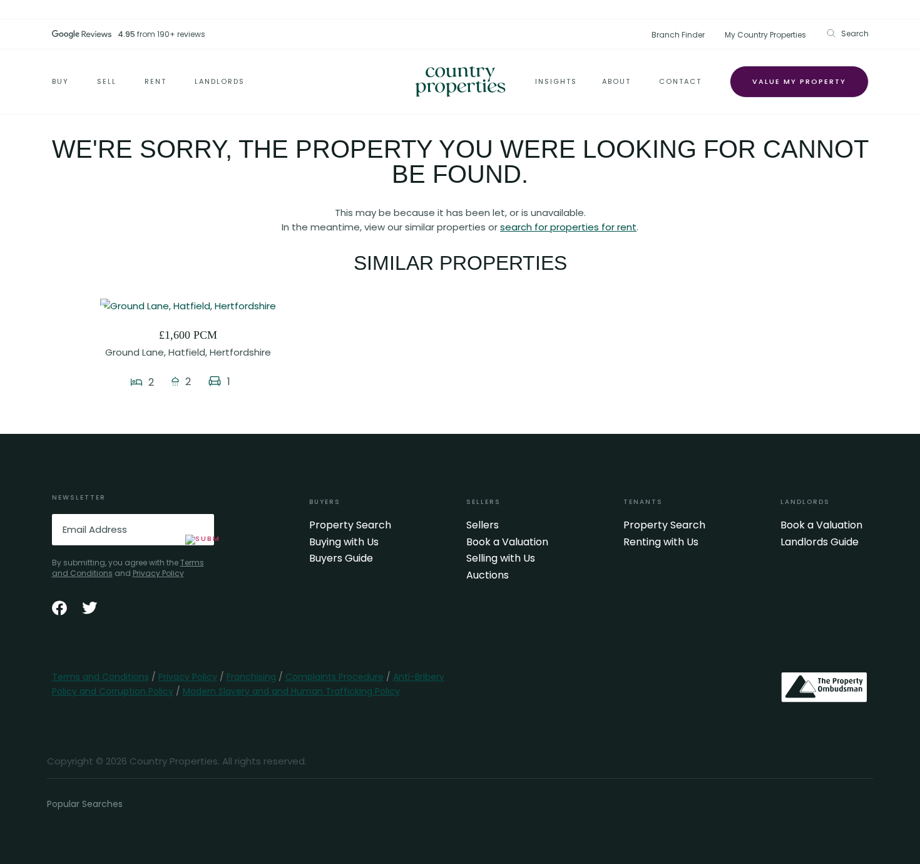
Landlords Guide (819, 542)
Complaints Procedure (334, 677)
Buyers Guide (341, 558)
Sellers (482, 525)
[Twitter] (89, 607)
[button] (847, 33)
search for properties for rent (568, 227)
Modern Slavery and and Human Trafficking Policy (291, 691)
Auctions (487, 575)
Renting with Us (660, 542)
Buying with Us (344, 542)
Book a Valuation (507, 542)
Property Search (350, 525)
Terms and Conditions (100, 677)
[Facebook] (59, 607)
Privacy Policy (158, 573)
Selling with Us (500, 558)
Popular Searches (85, 804)
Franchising (251, 677)
